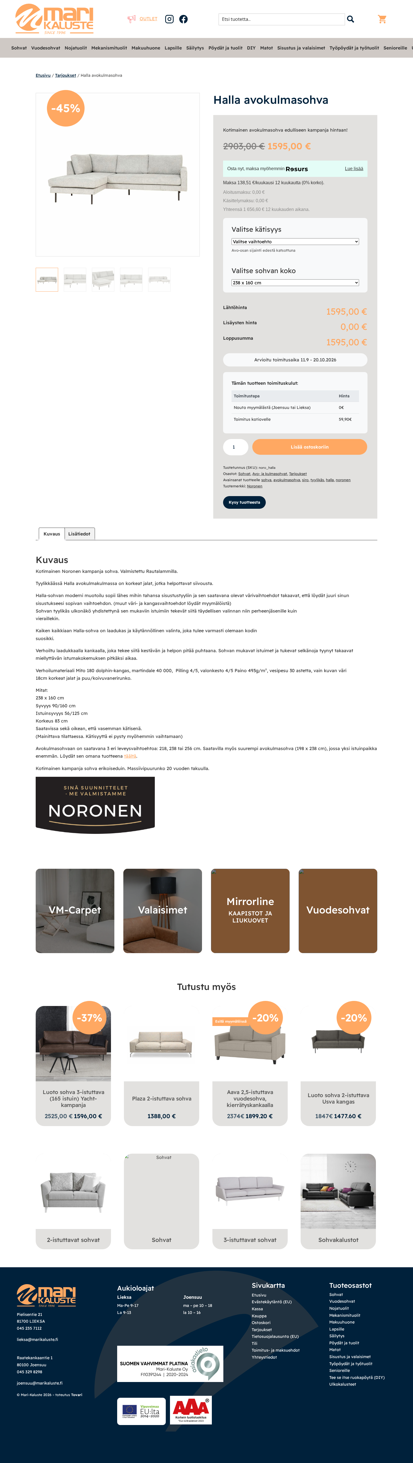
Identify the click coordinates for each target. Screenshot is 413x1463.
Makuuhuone (145, 48)
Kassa (257, 1308)
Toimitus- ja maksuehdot (276, 1350)
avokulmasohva (286, 480)
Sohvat (19, 48)
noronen (343, 480)
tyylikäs (317, 480)
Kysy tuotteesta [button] (244, 502)
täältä (130, 756)
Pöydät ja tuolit (225, 48)
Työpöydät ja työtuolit (354, 48)
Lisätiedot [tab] (79, 534)
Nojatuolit (76, 48)
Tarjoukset (65, 75)
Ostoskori (261, 1322)
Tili (254, 1343)
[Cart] (383, 19)
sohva (266, 480)
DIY (251, 48)
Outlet (148, 18)
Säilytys (195, 48)
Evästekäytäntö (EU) (272, 1301)
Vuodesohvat (45, 48)
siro (305, 480)
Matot (266, 48)
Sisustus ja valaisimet (301, 48)
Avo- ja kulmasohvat (269, 473)
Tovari (76, 1394)
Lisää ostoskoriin (310, 447)
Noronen (254, 486)
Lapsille (173, 48)
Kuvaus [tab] (52, 534)
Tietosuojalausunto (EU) (275, 1336)
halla (330, 480)
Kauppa (259, 1315)
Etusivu (43, 75)
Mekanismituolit (109, 48)
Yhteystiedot (264, 1357)
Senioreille (395, 48)
